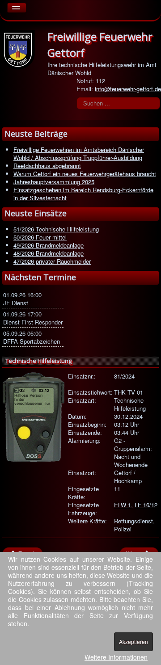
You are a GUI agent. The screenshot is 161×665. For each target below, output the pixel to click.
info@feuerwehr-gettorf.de (128, 88)
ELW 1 (122, 505)
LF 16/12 (146, 505)
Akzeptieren (133, 641)
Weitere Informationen (116, 657)
